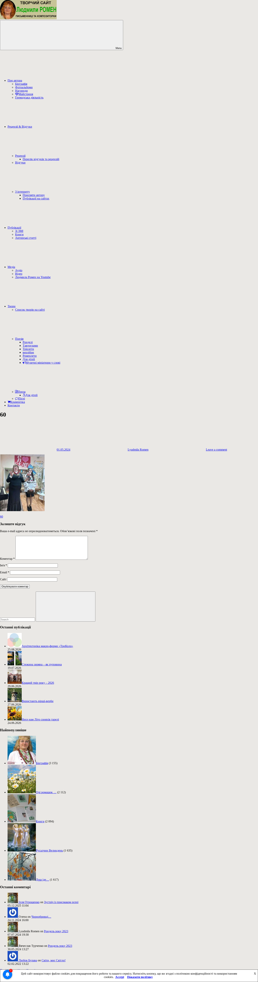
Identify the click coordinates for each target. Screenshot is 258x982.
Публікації (14, 227)
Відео (18, 273)
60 (1, 516)
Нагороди (21, 90)
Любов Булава (28, 960)
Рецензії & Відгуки (20, 126)
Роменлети (30, 355)
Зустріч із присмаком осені (61, 902)
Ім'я (3, 565)
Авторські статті (25, 237)
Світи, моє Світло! (54, 960)
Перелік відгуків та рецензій (41, 159)
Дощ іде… (42, 879)
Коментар (7, 558)
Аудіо (18, 270)
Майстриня (26, 94)
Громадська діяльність (29, 97)
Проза (21, 391)
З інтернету (22, 191)
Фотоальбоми (24, 87)
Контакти (14, 405)
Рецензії (20, 155)
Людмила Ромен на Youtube (33, 277)
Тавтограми (30, 345)
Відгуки (20, 162)
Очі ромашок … (46, 792)
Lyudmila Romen (138, 449)
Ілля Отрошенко (29, 902)
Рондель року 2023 (56, 931)
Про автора (15, 80)
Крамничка (17, 402)
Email (4, 572)
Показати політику (140, 977)
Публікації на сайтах (36, 198)
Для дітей (29, 359)
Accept (119, 977)
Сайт (3, 579)
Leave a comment (216, 449)
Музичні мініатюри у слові (43, 362)
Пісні (21, 398)
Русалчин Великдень (49, 850)
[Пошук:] (18, 619)
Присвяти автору (34, 195)
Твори (11, 306)
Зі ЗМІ (19, 231)
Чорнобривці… (41, 916)
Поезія (19, 338)
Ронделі (28, 342)
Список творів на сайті (30, 309)
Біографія (21, 83)
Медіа (11, 267)
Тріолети (28, 349)
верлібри (28, 352)
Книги (19, 234)
